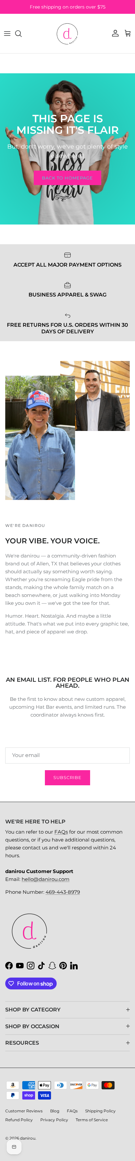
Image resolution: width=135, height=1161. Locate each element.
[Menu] (7, 33)
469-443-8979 (63, 892)
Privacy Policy (54, 1119)
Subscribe (67, 777)
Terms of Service (92, 1119)
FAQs (61, 832)
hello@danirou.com (45, 879)
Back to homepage (67, 177)
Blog (54, 1110)
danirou (27, 1138)
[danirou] (67, 33)
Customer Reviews (24, 1110)
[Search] (21, 33)
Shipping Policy (100, 1110)
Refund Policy (19, 1119)
